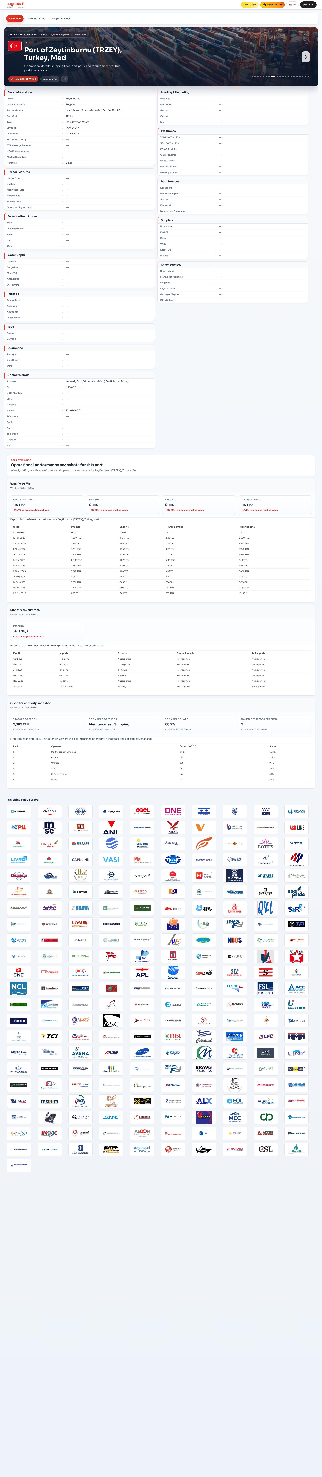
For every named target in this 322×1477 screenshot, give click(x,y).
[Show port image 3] (258, 76)
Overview (15, 18)
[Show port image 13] (288, 76)
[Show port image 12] (286, 76)
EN (294, 4)
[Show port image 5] (263, 76)
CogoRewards (274, 4)
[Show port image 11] (283, 76)
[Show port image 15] (294, 76)
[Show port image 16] (297, 76)
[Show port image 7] (269, 76)
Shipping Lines (61, 18)
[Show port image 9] (276, 76)
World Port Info (28, 34)
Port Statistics (36, 18)
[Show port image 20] (308, 76)
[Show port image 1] (252, 76)
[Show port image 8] (272, 76)
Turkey (43, 34)
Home (13, 34)
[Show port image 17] (300, 76)
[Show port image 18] (302, 76)
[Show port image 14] (291, 76)
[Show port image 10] (280, 76)
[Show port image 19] (305, 76)
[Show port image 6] (266, 76)
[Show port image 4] (260, 76)
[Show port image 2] (255, 76)
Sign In (306, 4)
